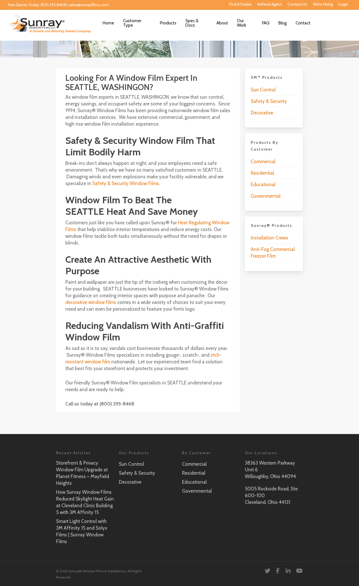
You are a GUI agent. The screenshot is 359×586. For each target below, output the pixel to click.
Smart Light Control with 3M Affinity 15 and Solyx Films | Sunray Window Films (81, 531)
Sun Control (263, 90)
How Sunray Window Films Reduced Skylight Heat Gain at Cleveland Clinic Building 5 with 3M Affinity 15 (85, 502)
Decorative (262, 113)
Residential (262, 173)
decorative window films (90, 302)
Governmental (265, 196)
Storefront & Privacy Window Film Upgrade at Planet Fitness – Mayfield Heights (82, 473)
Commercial (263, 161)
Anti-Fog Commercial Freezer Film (273, 252)
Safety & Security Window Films (125, 183)
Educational (263, 184)
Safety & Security (269, 101)
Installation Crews (269, 238)
